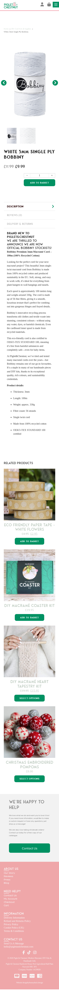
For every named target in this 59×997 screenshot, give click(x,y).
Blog (6, 882)
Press (7, 879)
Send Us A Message (14, 943)
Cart (6, 905)
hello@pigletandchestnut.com (18, 946)
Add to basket (29, 541)
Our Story (9, 872)
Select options (29, 698)
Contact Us (29, 848)
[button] (51, 41)
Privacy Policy (11, 924)
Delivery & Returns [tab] (20, 223)
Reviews (8, 876)
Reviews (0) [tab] (14, 215)
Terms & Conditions (14, 931)
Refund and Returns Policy (17, 921)
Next (54, 82)
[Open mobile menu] (55, 4)
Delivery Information (14, 917)
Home (6, 29)
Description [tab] (15, 206)
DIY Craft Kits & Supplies (21, 29)
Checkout (9, 901)
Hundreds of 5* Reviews (29, 12)
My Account (10, 898)
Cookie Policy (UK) (14, 927)
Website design (21, 982)
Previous (4, 82)
